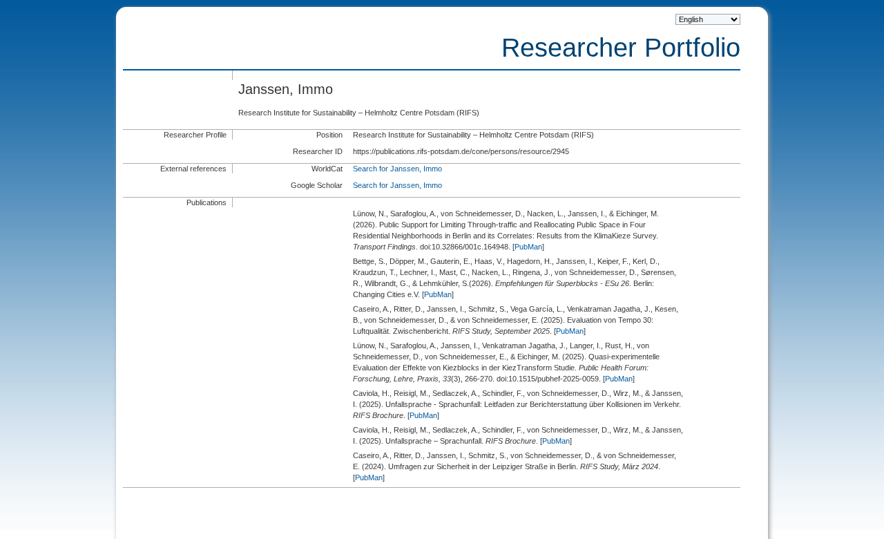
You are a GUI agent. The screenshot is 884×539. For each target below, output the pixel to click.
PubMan (528, 247)
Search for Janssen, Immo (397, 168)
